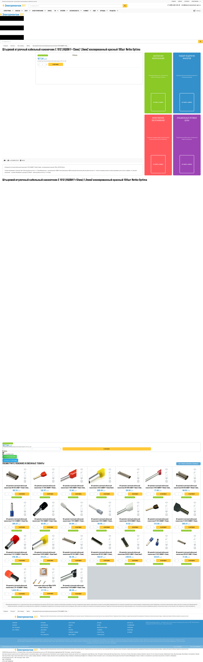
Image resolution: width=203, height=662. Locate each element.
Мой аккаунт (44, 627)
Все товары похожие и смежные (188, 463)
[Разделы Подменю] (117, 10)
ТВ (55, 10)
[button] (22, 494)
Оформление (44, 625)
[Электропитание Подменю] (45, 10)
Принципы (130, 627)
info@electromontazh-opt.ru (191, 5)
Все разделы (16, 627)
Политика (130, 630)
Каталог (180, 1)
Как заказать (45, 634)
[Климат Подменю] (90, 10)
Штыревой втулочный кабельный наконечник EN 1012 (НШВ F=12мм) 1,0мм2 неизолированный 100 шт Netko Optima (16, 488)
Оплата (43, 632)
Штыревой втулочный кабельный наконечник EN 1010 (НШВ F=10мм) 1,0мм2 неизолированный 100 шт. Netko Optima (186, 488)
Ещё (94, 10)
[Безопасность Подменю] (81, 10)
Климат (86, 10)
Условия (129, 632)
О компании (130, 625)
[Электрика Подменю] (12, 10)
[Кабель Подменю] (22, 10)
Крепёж (62, 10)
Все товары (21, 45)
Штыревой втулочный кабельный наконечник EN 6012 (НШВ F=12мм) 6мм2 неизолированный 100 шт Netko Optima (130, 554)
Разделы (113, 10)
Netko (28, 45)
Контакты (187, 1)
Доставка (43, 630)
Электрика (7, 10)
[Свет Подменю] (29, 10)
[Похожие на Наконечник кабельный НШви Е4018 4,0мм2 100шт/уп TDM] (53, 575)
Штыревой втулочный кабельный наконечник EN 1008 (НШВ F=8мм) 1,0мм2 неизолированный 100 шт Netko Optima (129, 488)
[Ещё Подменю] (97, 10)
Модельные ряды (102, 627)
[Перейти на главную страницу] (12, 14)
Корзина (43, 622)
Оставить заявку (158, 102)
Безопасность (74, 10)
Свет (26, 10)
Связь (50, 10)
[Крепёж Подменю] (67, 10)
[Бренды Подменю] (107, 10)
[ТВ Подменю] (57, 10)
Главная (174, 1)
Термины (99, 630)
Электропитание (37, 10)
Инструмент (72, 634)
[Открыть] (12, 28)
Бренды (102, 10)
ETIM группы (100, 632)
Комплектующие (73, 632)
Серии (99, 625)
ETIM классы (100, 634)
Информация (195, 1)
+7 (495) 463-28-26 (173, 5)
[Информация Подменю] (200, 1)
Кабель (17, 10)
